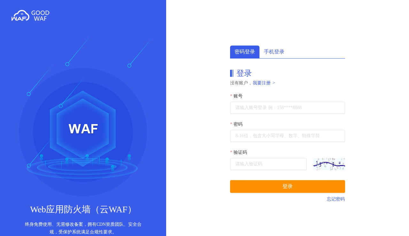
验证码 (240, 152)
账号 (238, 96)
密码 (238, 124)
